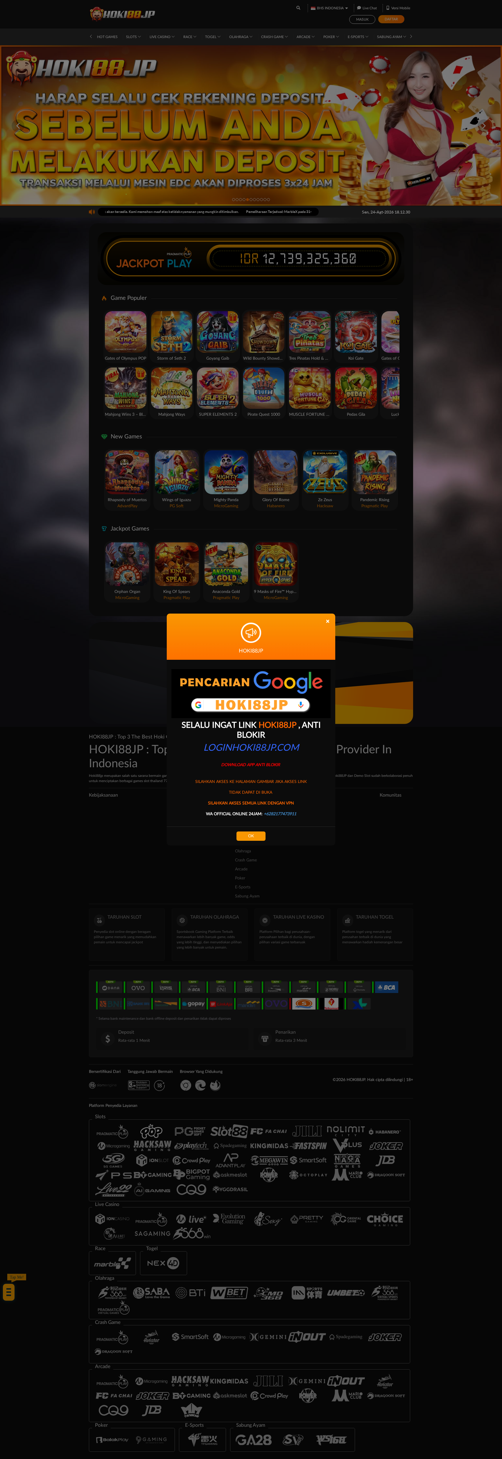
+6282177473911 (280, 814)
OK (251, 836)
